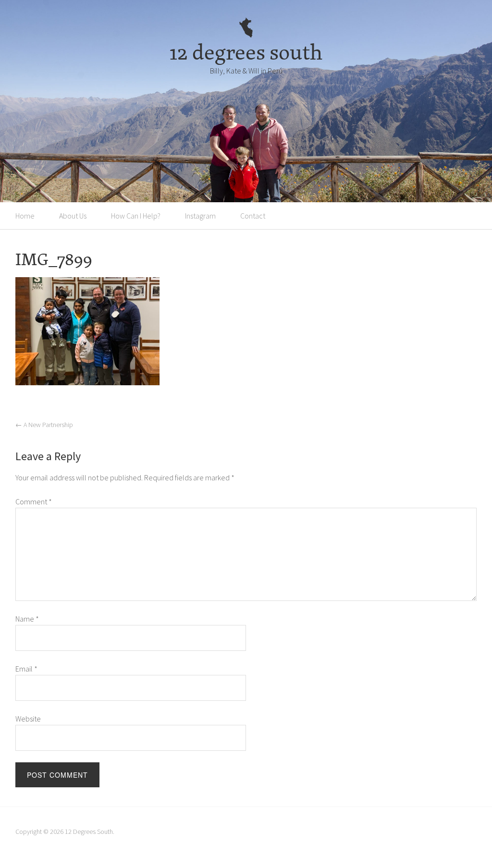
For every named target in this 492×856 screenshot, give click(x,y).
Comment (33, 501)
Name (27, 619)
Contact (252, 215)
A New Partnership (44, 424)
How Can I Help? (135, 215)
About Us (72, 215)
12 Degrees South (89, 831)
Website (28, 718)
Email (26, 668)
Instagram (200, 215)
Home (25, 215)
